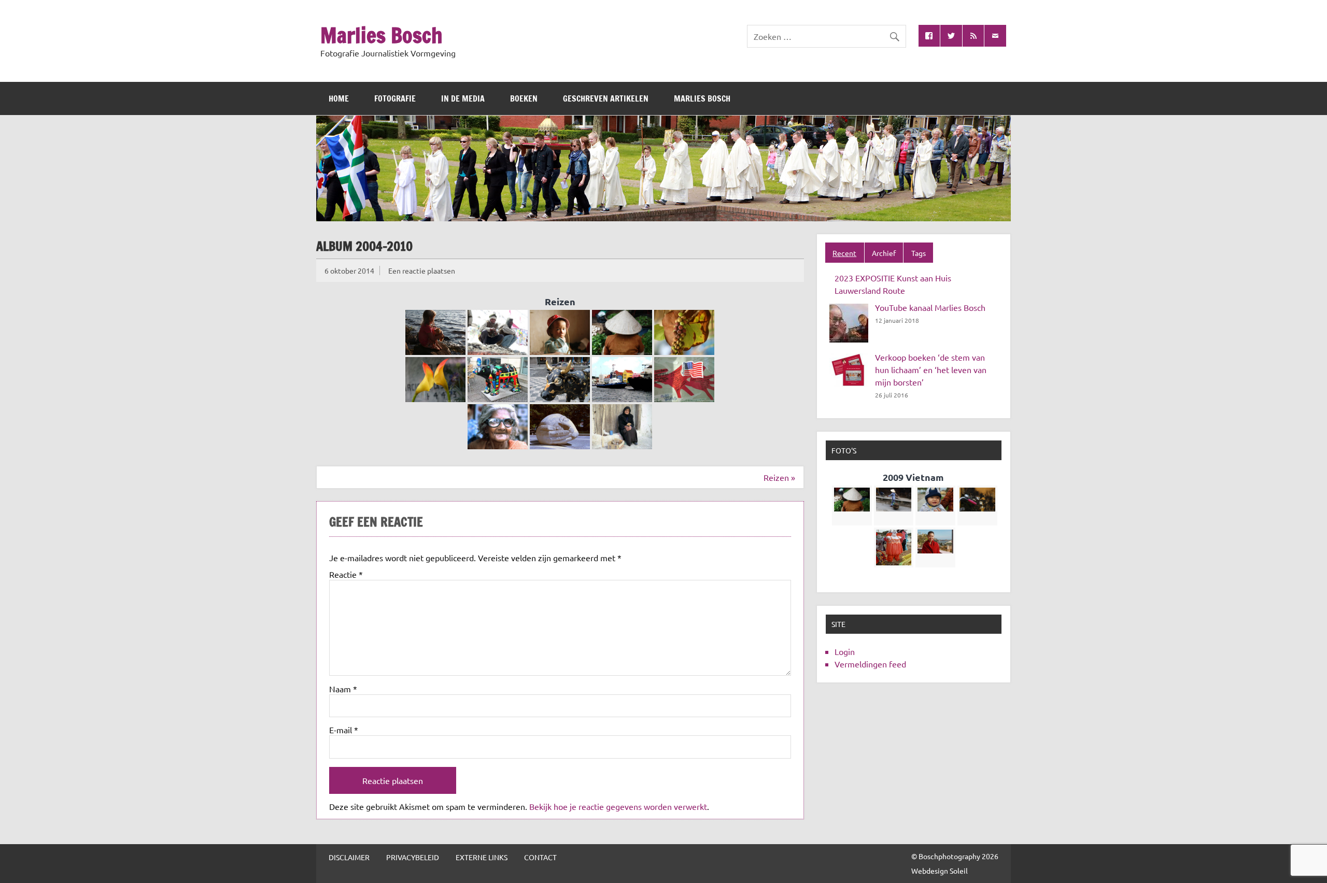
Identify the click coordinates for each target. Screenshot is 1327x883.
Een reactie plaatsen (421, 270)
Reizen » (779, 477)
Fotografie (395, 98)
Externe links (481, 857)
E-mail (343, 729)
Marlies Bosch (381, 35)
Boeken (524, 98)
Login (845, 651)
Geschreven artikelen (605, 98)
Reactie (346, 574)
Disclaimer (349, 857)
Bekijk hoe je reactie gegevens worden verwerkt (618, 806)
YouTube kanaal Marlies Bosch (930, 307)
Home (339, 98)
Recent (844, 253)
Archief (884, 253)
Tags (918, 253)
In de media (463, 98)
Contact (540, 857)
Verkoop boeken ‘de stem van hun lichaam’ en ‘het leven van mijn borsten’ (930, 369)
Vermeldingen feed (870, 664)
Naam (343, 689)
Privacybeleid (412, 857)
